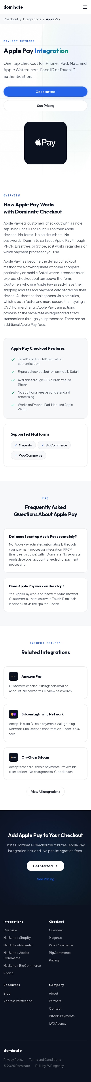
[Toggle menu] (84, 7)
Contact (55, 1008)
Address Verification (18, 1001)
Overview (10, 930)
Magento (55, 938)
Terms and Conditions (45, 1059)
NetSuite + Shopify (17, 938)
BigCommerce (60, 953)
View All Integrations (45, 792)
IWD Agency (57, 1023)
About (53, 993)
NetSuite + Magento (18, 945)
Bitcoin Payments (62, 1016)
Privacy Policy (14, 1059)
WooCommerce (61, 945)
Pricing (8, 973)
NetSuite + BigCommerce (22, 965)
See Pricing (45, 105)
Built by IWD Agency (49, 1066)
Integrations (32, 19)
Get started (45, 91)
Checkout (11, 19)
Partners (55, 1001)
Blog (7, 993)
